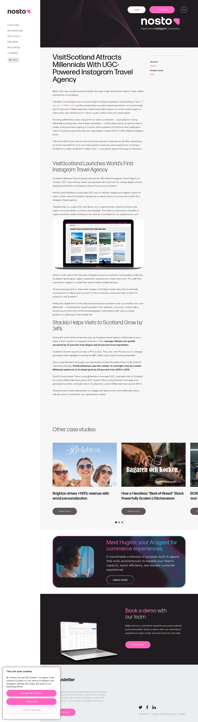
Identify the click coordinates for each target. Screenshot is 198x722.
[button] (184, 10)
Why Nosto (14, 36)
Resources (13, 47)
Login (136, 9)
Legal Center (160, 714)
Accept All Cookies (31, 693)
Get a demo (162, 9)
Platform (13, 25)
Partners (12, 42)
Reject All (31, 701)
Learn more (120, 579)
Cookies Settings (31, 710)
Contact (144, 714)
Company (12, 53)
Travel (153, 65)
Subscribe (64, 712)
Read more (65, 511)
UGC (152, 74)
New (15, 60)
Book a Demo (178, 714)
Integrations (15, 31)
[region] (31, 693)
